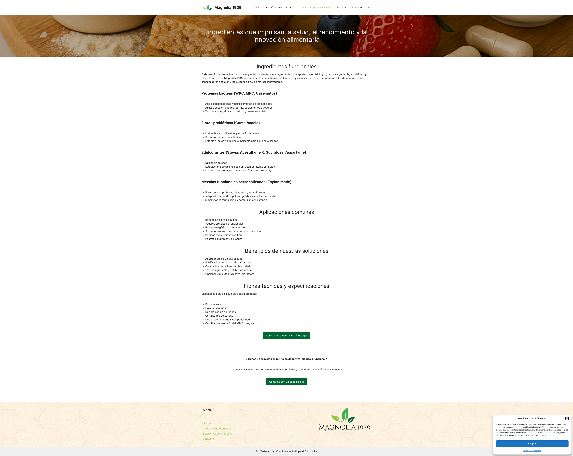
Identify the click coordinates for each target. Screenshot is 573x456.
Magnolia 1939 (228, 7)
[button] (567, 418)
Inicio (257, 7)
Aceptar (532, 443)
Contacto (357, 7)
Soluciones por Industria (314, 7)
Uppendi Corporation (306, 451)
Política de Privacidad (532, 450)
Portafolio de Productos (278, 7)
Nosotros (341, 7)
